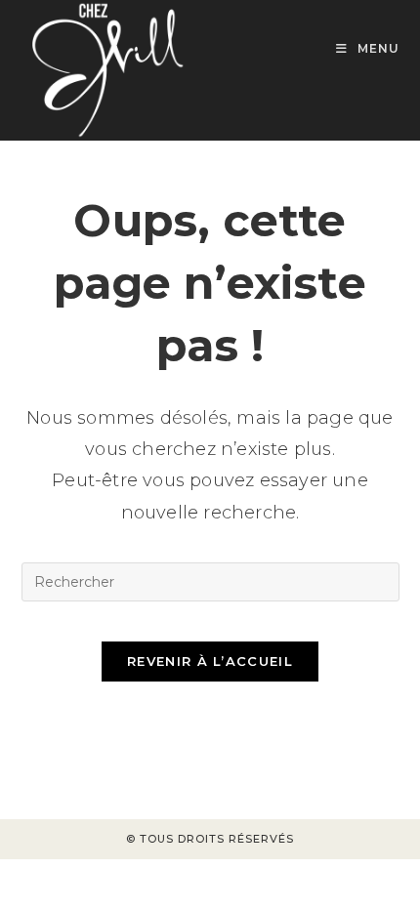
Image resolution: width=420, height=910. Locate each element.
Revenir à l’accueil (210, 661)
